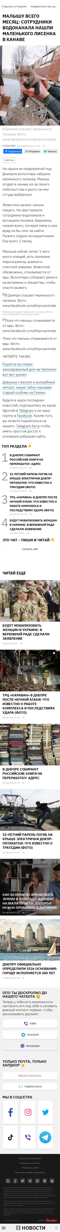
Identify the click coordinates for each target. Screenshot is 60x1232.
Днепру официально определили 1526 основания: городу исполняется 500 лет (29, 968)
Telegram (26, 410)
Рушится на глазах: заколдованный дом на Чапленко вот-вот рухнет (29, 369)
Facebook (24, 415)
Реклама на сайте (30, 1167)
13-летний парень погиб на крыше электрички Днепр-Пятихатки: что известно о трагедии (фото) (27, 841)
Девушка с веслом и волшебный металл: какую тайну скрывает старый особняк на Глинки (28, 387)
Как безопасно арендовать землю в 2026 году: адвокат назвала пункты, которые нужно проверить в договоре (29, 901)
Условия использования (29, 1158)
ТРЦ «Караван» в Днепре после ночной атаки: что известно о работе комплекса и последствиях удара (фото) (28, 704)
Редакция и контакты (30, 1163)
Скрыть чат (30, 549)
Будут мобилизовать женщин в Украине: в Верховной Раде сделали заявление (33, 525)
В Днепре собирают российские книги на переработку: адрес (26, 459)
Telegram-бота (28, 426)
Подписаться (33, 1086)
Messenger (33, 1046)
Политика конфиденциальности (30, 1172)
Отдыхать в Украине (14, 6)
